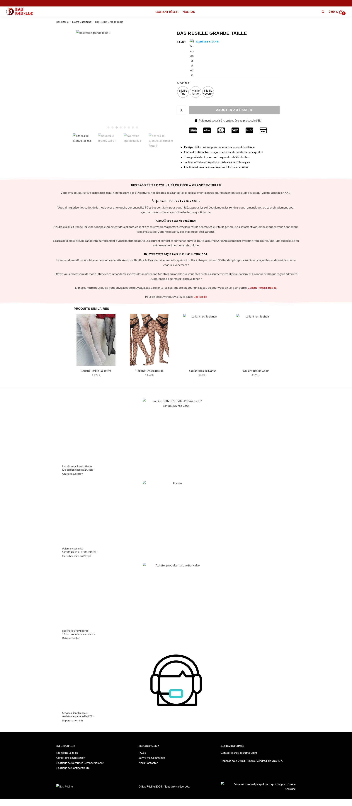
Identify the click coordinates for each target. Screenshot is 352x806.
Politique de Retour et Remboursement (80, 762)
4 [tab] (121, 127)
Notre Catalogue (81, 21)
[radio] (182, 92)
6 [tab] (129, 127)
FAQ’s (142, 752)
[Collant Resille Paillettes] (95, 340)
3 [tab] (116, 127)
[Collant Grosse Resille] (149, 340)
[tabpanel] (122, 80)
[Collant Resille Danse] (202, 340)
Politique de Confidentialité (73, 767)
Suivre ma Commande (152, 757)
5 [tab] (125, 127)
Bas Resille (62, 21)
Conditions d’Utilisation (70, 757)
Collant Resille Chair (256, 370)
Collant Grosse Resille (149, 370)
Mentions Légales (67, 752)
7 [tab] (133, 127)
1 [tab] (108, 127)
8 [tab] (137, 127)
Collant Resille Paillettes (96, 370)
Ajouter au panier (234, 110)
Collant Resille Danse (202, 370)
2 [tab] (112, 127)
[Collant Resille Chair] (256, 340)
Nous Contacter (148, 762)
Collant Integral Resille (262, 287)
